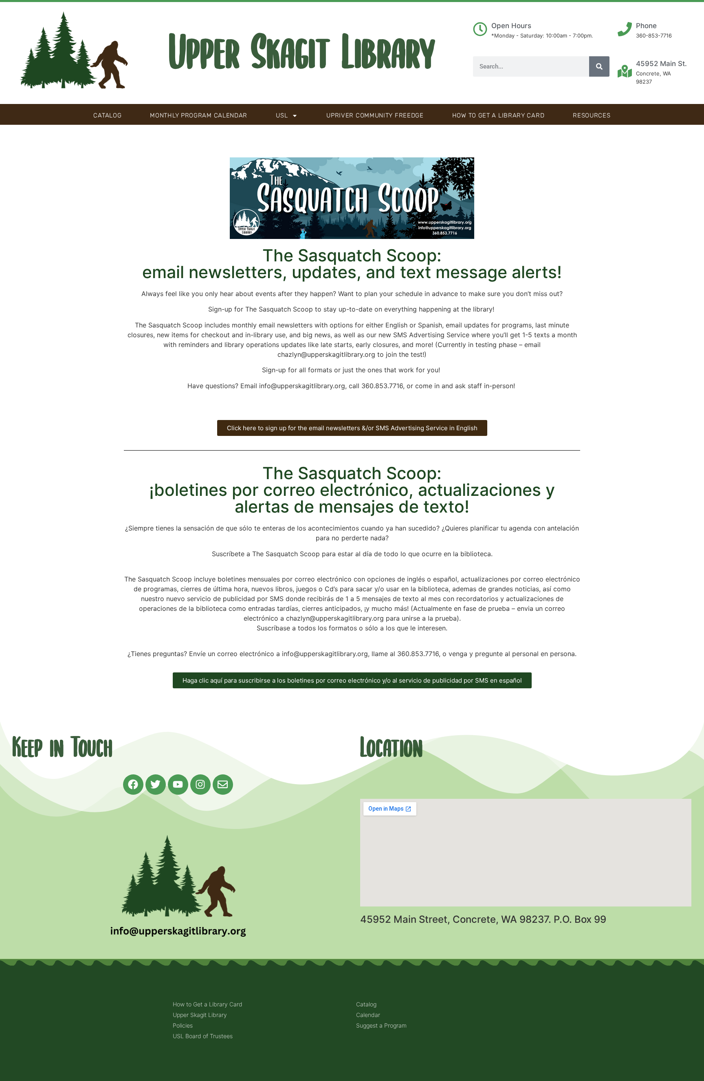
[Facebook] (133, 784)
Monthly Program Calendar (198, 115)
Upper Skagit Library (302, 53)
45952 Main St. (661, 64)
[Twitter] (155, 784)
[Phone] (625, 29)
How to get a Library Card (498, 115)
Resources (591, 115)
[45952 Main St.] (625, 71)
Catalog (107, 115)
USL (282, 115)
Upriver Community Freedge (375, 115)
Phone (646, 26)
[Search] (599, 66)
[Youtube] (178, 784)
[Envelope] (223, 784)
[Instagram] (200, 784)
